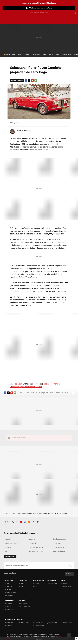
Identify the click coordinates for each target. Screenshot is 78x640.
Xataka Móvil (8, 586)
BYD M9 (56, 513)
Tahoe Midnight (58, 547)
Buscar (71, 565)
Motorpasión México (66, 622)
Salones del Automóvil (12, 543)
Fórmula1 (8, 539)
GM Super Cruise (59, 551)
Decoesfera (8, 606)
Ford (57, 54)
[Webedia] (10, 573)
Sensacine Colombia (38, 625)
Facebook (26, 80)
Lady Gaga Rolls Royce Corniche (49, 393)
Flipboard (32, 80)
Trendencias (8, 603)
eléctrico (26, 54)
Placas (20, 54)
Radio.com (18, 384)
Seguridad (32, 543)
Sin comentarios (18, 80)
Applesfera (8, 589)
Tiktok (37, 521)
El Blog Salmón (23, 603)
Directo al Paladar (52, 583)
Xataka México (9, 622)
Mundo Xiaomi (9, 595)
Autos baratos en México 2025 (27, 513)
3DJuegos (21, 583)
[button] (23, 130)
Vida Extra (21, 586)
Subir (68, 573)
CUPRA (51, 54)
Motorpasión (64, 583)
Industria (32, 539)
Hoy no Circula (10, 54)
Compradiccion (9, 609)
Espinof (35, 586)
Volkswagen (36, 54)
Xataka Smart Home (10, 592)
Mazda (44, 54)
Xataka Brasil (8, 625)
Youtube (21, 521)
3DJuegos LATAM (24, 622)
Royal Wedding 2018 (36, 551)
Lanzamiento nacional (36, 547)
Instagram (25, 521)
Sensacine (36, 583)
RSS (29, 521)
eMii (6, 551)
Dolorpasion (9, 547)
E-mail (35, 80)
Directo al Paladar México (52, 623)
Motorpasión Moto (66, 586)
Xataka (7, 583)
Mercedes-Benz (66, 54)
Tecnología (57, 543)
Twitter (29, 80)
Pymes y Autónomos (24, 606)
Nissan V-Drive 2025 (45, 513)
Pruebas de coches (59, 539)
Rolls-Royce (30, 393)
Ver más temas (10, 556)
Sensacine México (38, 622)
